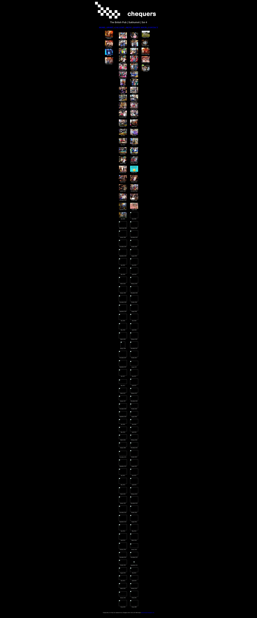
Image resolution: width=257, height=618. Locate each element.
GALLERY (119, 27)
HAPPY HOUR (140, 27)
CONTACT (153, 27)
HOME (102, 27)
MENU (129, 27)
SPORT (110, 27)
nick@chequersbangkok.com (147, 612)
